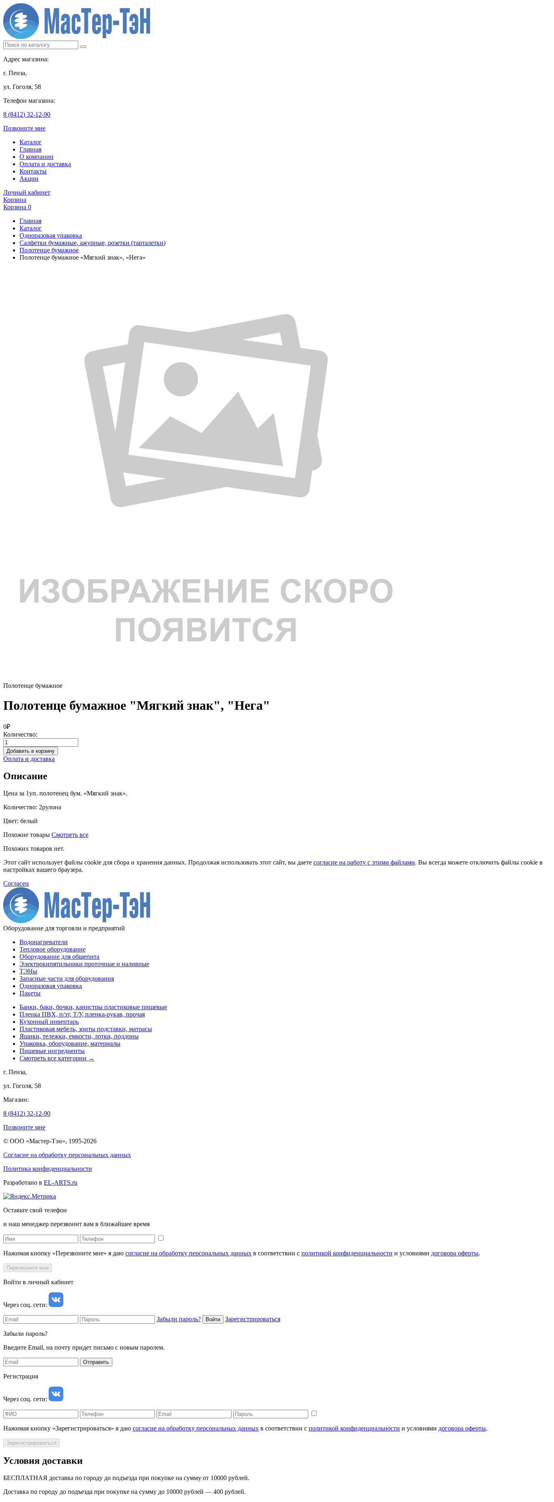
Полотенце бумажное (49, 250)
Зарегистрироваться (252, 1319)
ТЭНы (28, 971)
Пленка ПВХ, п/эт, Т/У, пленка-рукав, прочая (82, 1014)
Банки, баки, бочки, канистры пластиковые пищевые (93, 1007)
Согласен (16, 883)
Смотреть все (70, 834)
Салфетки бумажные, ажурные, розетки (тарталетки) (92, 242)
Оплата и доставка (45, 163)
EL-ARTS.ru (60, 1182)
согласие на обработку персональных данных (188, 1253)
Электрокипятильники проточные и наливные (84, 963)
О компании (36, 156)
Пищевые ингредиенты (52, 1050)
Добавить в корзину (30, 751)
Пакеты (30, 993)
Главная (30, 149)
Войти (213, 1319)
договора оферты (455, 1253)
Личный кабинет (26, 192)
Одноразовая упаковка (50, 235)
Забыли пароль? (179, 1319)
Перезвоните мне (27, 1268)
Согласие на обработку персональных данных (67, 1154)
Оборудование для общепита (59, 956)
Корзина (14, 199)
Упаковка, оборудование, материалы (69, 1043)
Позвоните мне (24, 128)
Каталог (30, 142)
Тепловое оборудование (52, 949)
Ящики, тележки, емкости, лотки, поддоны (79, 1036)
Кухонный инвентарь (49, 1021)
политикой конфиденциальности (347, 1253)
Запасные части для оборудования (66, 978)
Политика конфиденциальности (47, 1168)
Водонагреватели (43, 941)
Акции (29, 178)
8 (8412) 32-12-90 (26, 114)
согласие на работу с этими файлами (364, 862)
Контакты (33, 171)
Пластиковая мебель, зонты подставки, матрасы (85, 1028)
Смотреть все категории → (56, 1058)
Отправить (96, 1362)
